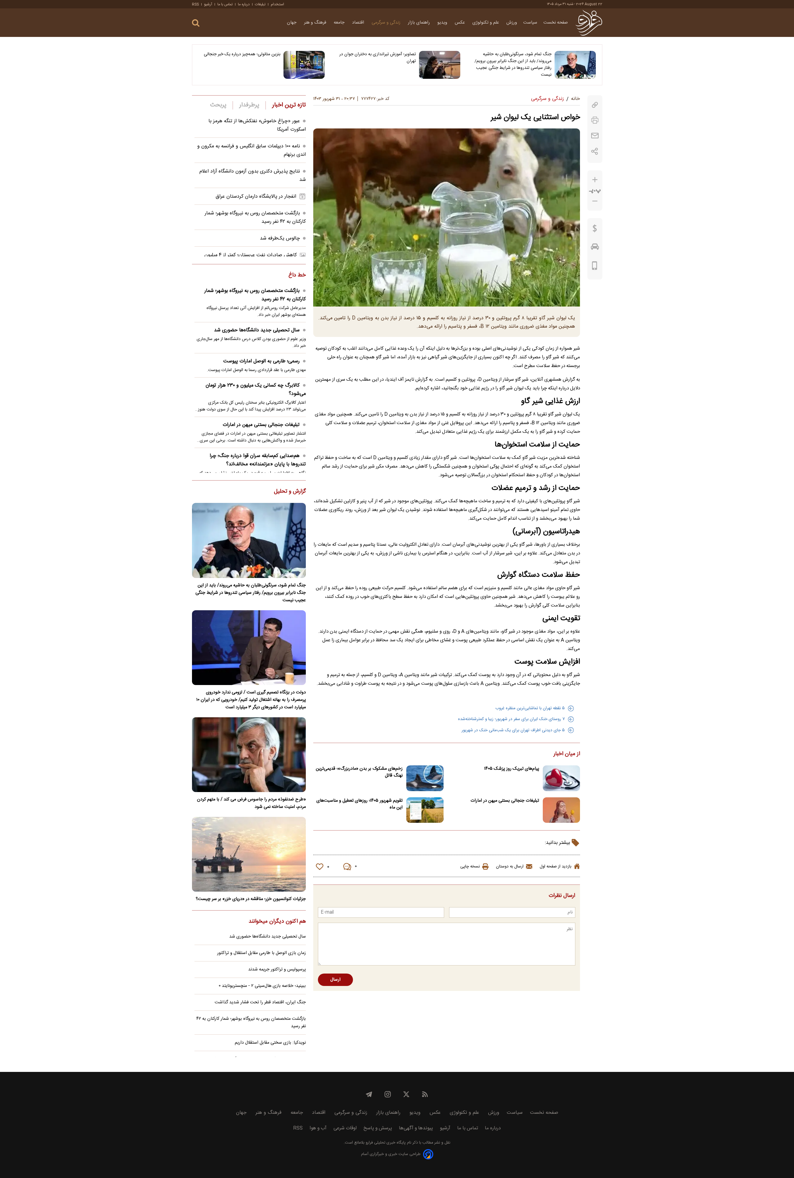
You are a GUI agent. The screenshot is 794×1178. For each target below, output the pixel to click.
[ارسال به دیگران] (595, 136)
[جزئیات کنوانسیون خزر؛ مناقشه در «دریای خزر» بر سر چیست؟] (249, 854)
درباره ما (244, 4)
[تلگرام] (369, 1094)
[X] (406, 1094)
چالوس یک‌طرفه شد (280, 238)
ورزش (511, 22)
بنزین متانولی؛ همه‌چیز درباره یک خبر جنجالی (242, 54)
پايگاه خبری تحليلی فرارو (385, 1143)
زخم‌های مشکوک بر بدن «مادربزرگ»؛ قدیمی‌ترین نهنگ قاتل (359, 772)
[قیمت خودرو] (595, 248)
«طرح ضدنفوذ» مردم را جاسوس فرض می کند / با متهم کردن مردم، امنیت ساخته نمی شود (251, 803)
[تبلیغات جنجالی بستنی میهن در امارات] (561, 810)
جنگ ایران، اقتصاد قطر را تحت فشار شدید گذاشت (260, 1002)
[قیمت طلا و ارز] (595, 229)
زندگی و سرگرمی (387, 22)
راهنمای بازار (419, 22)
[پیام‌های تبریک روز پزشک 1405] (561, 778)
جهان (292, 22)
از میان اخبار (567, 754)
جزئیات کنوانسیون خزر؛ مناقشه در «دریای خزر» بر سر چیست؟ (251, 899)
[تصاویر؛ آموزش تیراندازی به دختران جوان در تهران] (439, 65)
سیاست (530, 22)
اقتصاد (358, 22)
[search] (195, 23)
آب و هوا (318, 1128)
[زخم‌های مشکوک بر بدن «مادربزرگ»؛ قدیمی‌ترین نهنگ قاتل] (425, 778)
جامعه (340, 22)
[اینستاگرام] (387, 1094)
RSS (195, 4)
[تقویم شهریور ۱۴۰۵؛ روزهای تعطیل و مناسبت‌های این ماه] (425, 810)
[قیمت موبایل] (594, 267)
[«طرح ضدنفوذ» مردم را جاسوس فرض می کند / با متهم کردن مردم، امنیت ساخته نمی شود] (249, 754)
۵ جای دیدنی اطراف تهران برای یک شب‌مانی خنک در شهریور (513, 730)
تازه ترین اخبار (289, 105)
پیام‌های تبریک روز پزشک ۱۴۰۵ (511, 768)
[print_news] (595, 120)
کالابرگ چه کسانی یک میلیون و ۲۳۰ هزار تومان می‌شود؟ (256, 389)
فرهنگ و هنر (316, 22)
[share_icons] (595, 151)
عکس (460, 22)
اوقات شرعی (345, 1128)
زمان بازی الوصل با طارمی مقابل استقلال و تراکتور (261, 953)
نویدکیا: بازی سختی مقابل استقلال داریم (270, 1042)
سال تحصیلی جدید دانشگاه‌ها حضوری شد (257, 330)
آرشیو (208, 4)
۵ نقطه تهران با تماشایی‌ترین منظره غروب (530, 708)
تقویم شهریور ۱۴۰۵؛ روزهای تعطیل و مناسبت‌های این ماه (359, 804)
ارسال (335, 979)
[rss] (425, 1094)
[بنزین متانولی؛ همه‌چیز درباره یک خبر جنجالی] (304, 65)
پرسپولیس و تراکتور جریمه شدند (277, 969)
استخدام (277, 4)
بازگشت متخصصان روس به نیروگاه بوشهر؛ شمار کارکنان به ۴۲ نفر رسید (255, 295)
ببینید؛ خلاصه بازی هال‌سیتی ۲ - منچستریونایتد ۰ (262, 986)
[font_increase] (595, 179)
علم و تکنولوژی (486, 22)
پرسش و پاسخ (378, 1128)
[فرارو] (588, 23)
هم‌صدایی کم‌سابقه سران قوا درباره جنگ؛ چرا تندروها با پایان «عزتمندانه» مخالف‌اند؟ (258, 460)
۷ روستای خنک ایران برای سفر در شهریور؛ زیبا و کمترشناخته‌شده (511, 719)
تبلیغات (260, 4)
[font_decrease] (595, 201)
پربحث (218, 105)
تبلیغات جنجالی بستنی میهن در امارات (505, 800)
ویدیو (442, 22)
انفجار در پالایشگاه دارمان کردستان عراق (256, 196)
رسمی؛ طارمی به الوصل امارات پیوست (261, 361)
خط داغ (297, 275)
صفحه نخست (555, 22)
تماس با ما (225, 4)
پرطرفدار (249, 105)
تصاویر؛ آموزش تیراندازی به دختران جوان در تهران (377, 58)
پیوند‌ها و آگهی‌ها (416, 1128)
